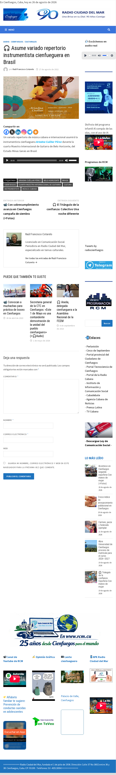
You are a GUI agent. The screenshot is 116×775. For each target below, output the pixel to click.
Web (5, 448)
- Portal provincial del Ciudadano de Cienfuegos (97, 358)
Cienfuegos (17, 41)
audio (6, 41)
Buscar (107, 323)
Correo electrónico (16, 434)
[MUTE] (99, 55)
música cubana (29, 188)
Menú (11, 29)
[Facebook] (6, 132)
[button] (99, 174)
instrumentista (12, 188)
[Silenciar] (66, 160)
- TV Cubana (91, 411)
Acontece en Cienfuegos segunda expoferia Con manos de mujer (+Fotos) (105, 475)
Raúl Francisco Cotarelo (23, 69)
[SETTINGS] (112, 55)
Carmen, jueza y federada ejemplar (105, 525)
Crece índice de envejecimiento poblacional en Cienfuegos (105, 503)
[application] (41, 160)
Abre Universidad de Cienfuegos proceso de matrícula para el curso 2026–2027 (105, 550)
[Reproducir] (7, 160)
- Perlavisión (92, 346)
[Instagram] (24, 132)
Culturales (31, 41)
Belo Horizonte (51, 180)
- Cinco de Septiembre (97, 350)
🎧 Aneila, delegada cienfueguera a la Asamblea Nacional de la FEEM (67, 311)
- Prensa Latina (93, 407)
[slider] (73, 160)
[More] (35, 132)
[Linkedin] (18, 132)
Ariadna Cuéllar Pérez (30, 180)
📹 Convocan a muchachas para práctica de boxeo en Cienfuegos (14, 307)
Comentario (10, 376)
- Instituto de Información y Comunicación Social (96, 387)
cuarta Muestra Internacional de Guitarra (40, 184)
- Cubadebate (92, 395)
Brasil (65, 180)
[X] (12, 132)
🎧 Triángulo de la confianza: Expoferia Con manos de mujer (105, 579)
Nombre (8, 420)
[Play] (85, 55)
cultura (68, 184)
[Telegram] (29, 132)
